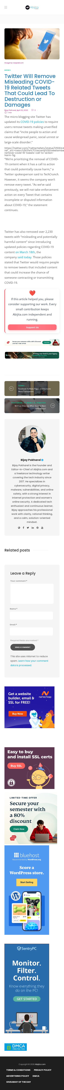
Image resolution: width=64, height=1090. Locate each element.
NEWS (7, 70)
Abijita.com (40, 1064)
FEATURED (16, 403)
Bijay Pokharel (10, 110)
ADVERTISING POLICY (17, 1075)
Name (13, 609)
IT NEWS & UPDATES (35, 403)
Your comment (18, 581)
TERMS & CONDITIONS (18, 1070)
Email (13, 624)
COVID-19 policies (32, 122)
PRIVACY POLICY (42, 1070)
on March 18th (25, 252)
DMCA (36, 1075)
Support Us (32, 327)
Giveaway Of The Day (18, 1081)
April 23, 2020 (22, 110)
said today (24, 257)
